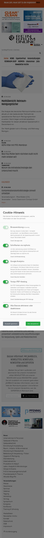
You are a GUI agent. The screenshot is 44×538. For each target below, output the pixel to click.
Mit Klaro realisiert (22, 328)
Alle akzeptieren (33, 324)
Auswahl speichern (11, 324)
